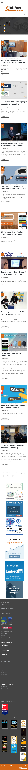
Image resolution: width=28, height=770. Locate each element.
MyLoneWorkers (4, 686)
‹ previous (8, 472)
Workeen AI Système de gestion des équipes (9, 688)
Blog (2, 667)
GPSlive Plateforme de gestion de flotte (8, 690)
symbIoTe (9, 112)
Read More (5, 74)
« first (3, 472)
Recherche (3, 676)
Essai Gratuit (3, 663)
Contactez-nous (4, 674)
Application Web (4, 681)
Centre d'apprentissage (5, 661)
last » (14, 475)
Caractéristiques (4, 656)
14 (2, 475)
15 (4, 475)
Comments (16, 58)
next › (10, 475)
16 (7, 475)
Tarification (3, 659)
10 (16, 472)
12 (21, 473)
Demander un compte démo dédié (7, 678)
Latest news (10, 58)
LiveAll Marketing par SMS (6, 693)
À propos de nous (4, 672)
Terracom (16, 109)
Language (3, 65)
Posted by (4, 58)
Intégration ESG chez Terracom (7, 670)
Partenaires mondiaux (5, 665)
